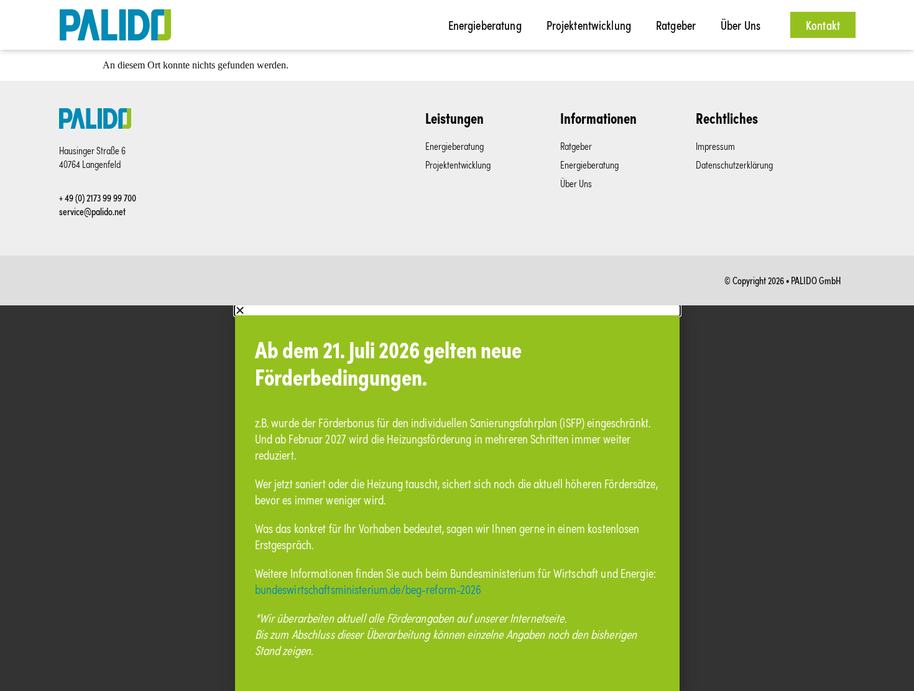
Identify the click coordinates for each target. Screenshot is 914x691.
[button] (27, 663)
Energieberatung (485, 25)
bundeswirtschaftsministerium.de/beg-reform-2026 (368, 589)
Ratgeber (676, 25)
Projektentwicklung (589, 25)
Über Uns (740, 25)
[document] (457, 498)
